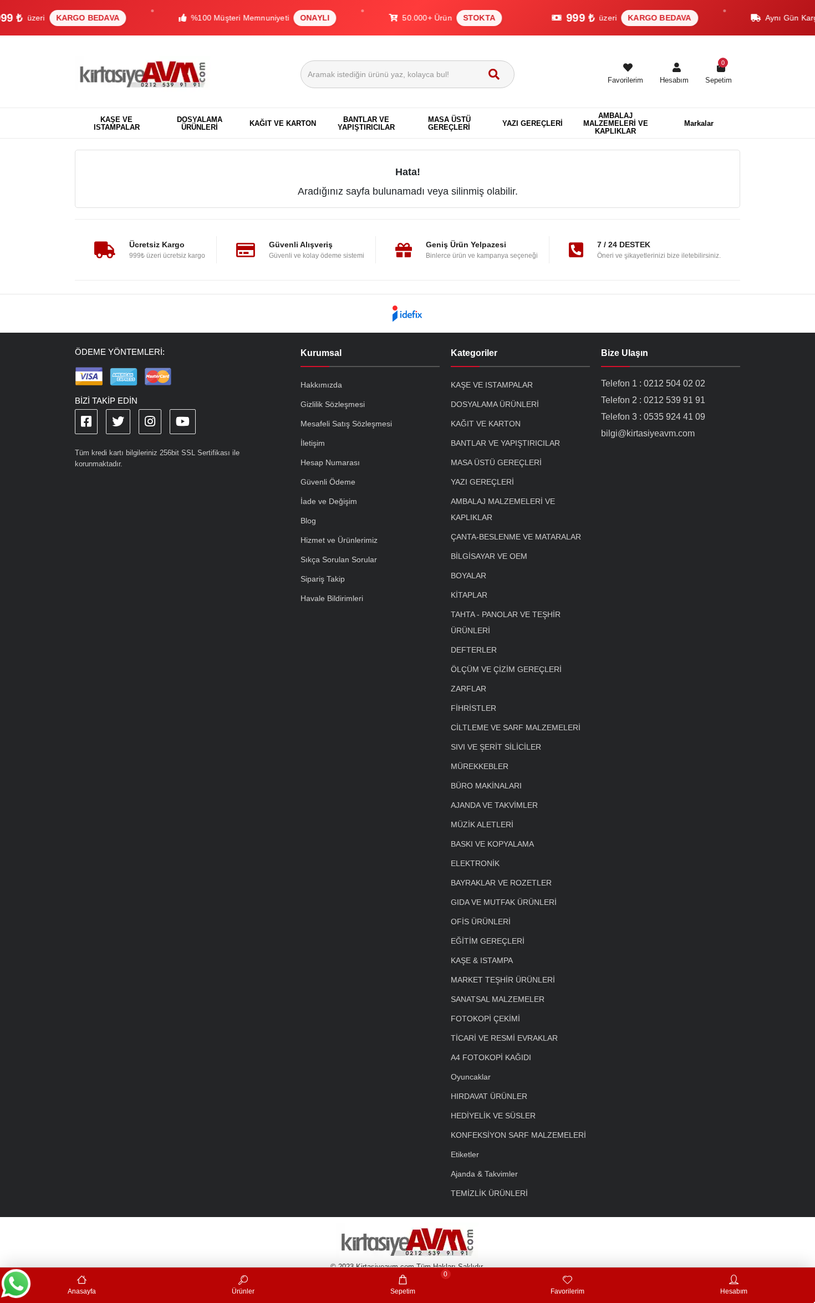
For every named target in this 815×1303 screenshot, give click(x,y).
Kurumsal (321, 353)
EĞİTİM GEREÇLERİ (487, 940)
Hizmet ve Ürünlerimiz (339, 540)
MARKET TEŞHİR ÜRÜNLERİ (503, 979)
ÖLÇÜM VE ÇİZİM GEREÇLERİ (506, 669)
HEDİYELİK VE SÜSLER (493, 1115)
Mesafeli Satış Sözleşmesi (346, 423)
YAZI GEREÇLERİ (482, 481)
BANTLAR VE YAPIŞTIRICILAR (505, 443)
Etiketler (465, 1154)
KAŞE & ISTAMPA (482, 960)
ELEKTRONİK (475, 863)
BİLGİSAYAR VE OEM (489, 556)
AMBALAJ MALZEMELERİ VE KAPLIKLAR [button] (615, 123)
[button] (674, 74)
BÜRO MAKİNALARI (486, 785)
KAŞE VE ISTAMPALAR (492, 384)
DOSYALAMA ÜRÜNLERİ (495, 404)
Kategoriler (474, 353)
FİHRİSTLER (473, 708)
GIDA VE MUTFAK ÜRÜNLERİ (504, 902)
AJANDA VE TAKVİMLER (494, 805)
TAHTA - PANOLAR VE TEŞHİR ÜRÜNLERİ (506, 622)
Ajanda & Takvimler (484, 1173)
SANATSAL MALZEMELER (497, 999)
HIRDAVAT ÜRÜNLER (489, 1096)
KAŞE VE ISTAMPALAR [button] (117, 123)
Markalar (699, 123)
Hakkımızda (321, 384)
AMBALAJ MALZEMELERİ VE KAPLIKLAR (503, 509)
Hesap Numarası (330, 462)
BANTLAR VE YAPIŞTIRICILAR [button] (366, 123)
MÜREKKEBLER (479, 766)
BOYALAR (468, 575)
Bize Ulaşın (624, 353)
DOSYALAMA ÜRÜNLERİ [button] (199, 123)
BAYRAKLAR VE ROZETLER (501, 882)
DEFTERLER (474, 649)
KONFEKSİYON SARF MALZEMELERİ (518, 1135)
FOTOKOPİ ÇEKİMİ (485, 1018)
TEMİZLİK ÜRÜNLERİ (489, 1193)
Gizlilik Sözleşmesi (332, 404)
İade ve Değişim (328, 501)
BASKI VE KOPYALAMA (492, 843)
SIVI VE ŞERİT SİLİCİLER (496, 746)
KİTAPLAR (469, 595)
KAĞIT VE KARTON (486, 423)
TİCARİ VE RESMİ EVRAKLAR (504, 1038)
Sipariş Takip (322, 578)
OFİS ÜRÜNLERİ (481, 921)
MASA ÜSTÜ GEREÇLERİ (496, 462)
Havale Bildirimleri (331, 598)
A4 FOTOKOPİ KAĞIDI (491, 1057)
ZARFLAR (468, 688)
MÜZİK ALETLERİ (482, 824)
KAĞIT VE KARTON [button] (282, 123)
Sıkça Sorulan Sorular (338, 559)
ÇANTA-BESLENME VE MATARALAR (516, 536)
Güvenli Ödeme (327, 481)
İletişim (312, 443)
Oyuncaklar (471, 1076)
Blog (308, 520)
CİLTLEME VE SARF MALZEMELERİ (515, 727)
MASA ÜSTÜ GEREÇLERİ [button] (449, 123)
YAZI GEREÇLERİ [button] (532, 123)
